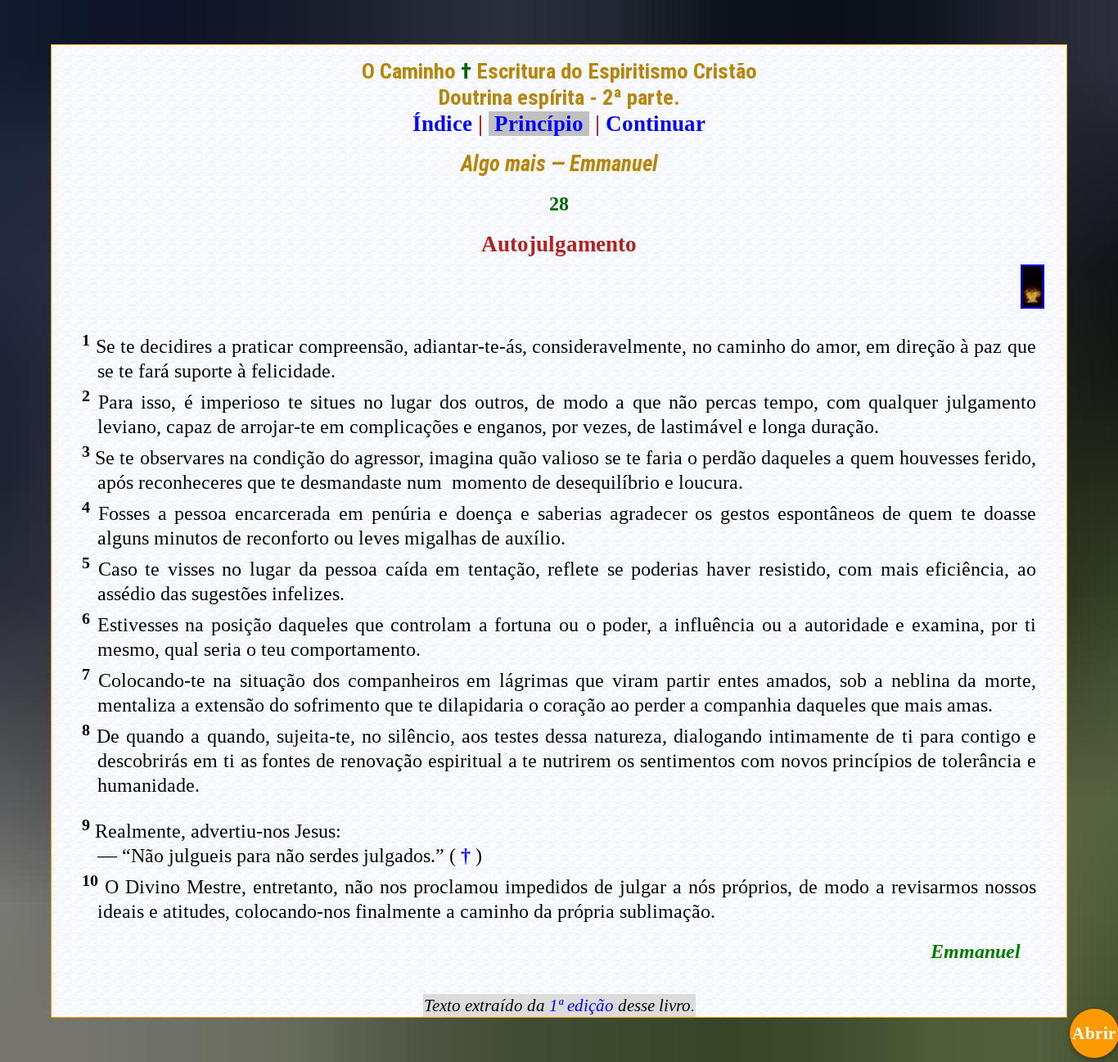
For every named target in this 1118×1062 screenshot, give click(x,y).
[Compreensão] (1032, 301)
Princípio (539, 123)
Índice (442, 123)
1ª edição (581, 1005)
